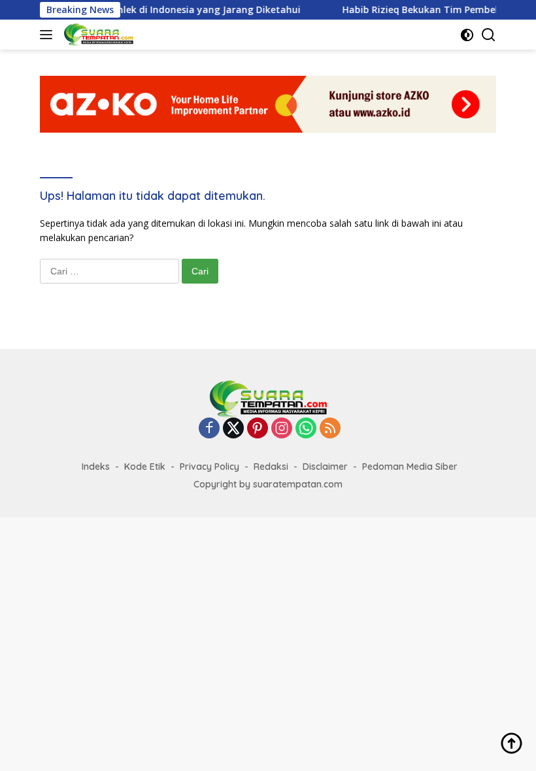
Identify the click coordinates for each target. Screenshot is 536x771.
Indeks (96, 466)
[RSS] (330, 429)
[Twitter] (233, 429)
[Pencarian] (488, 35)
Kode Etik (144, 466)
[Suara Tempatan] (97, 35)
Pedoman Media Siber (410, 466)
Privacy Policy (209, 466)
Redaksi (271, 466)
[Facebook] (209, 429)
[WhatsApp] (305, 429)
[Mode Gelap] (467, 35)
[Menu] (49, 35)
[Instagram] (281, 429)
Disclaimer (325, 466)
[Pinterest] (257, 429)
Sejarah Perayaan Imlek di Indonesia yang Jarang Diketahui (150, 10)
